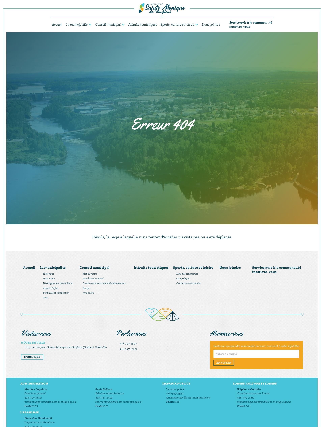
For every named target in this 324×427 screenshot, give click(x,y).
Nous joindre (211, 24)
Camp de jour (183, 278)
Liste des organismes (187, 273)
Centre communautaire (188, 283)
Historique (48, 273)
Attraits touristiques (142, 24)
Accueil (57, 24)
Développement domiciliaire (58, 283)
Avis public (88, 292)
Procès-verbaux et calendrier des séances (104, 283)
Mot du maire (90, 273)
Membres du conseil (93, 278)
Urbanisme (49, 278)
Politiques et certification (56, 292)
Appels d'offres (50, 288)
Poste (27, 406)
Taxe (45, 297)
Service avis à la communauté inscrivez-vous (250, 24)
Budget (86, 288)
